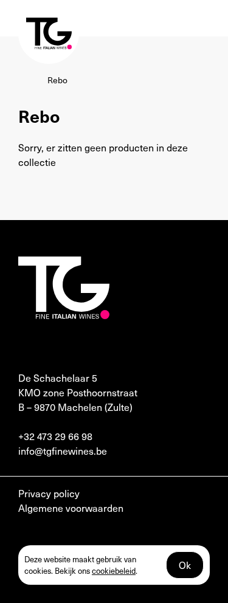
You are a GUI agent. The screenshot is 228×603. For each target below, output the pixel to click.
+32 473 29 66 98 (55, 436)
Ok (185, 564)
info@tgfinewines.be (62, 450)
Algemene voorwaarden (70, 507)
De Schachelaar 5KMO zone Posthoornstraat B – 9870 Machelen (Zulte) (77, 392)
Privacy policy (49, 493)
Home (29, 80)
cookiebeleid (114, 570)
